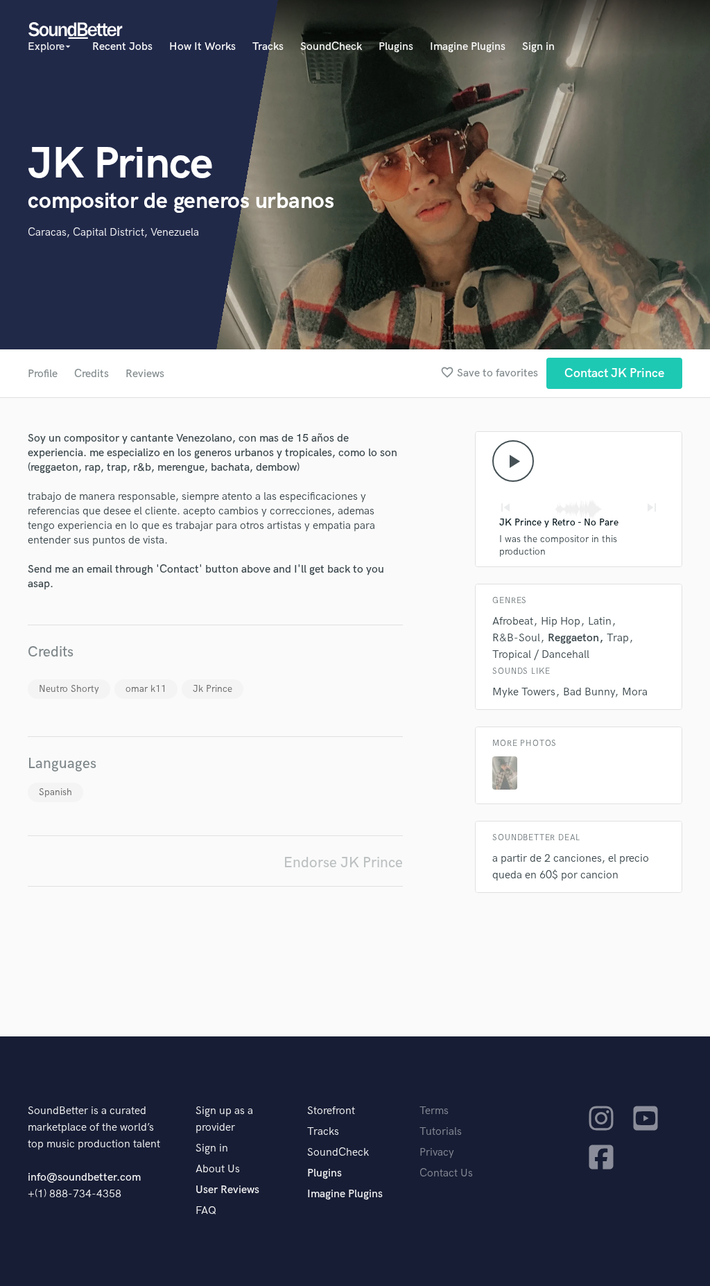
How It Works (202, 46)
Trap (618, 638)
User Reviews (227, 1190)
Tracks (268, 46)
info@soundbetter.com (84, 1177)
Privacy (436, 1152)
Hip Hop (560, 621)
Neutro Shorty (69, 689)
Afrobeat (512, 621)
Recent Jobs (122, 46)
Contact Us (446, 1173)
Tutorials (440, 1131)
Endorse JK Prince (343, 862)
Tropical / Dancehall (540, 654)
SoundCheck (331, 46)
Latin (600, 621)
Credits (91, 374)
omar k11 (145, 689)
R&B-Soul (516, 638)
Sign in (538, 46)
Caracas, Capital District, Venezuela (113, 232)
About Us (218, 1169)
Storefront (331, 1111)
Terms (434, 1111)
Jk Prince (212, 689)
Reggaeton (573, 638)
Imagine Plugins (467, 46)
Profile (43, 374)
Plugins (396, 46)
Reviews (144, 374)
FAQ (206, 1210)
